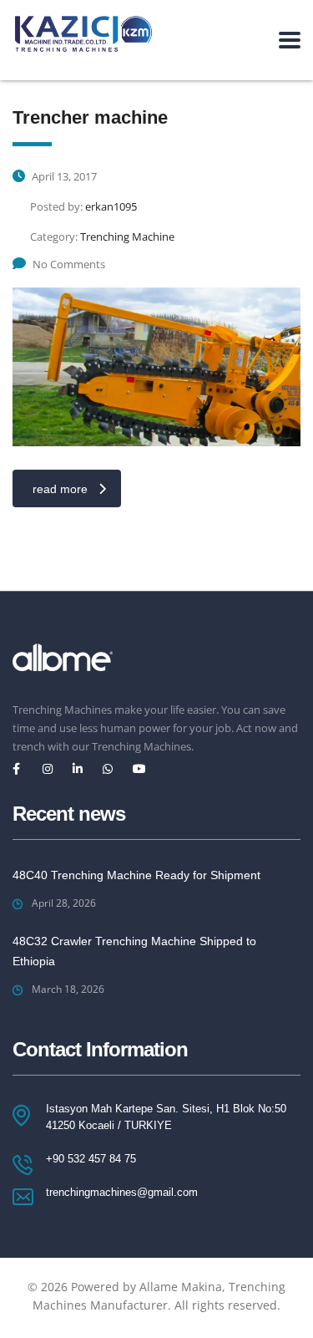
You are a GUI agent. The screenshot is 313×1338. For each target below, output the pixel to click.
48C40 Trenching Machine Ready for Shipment (136, 875)
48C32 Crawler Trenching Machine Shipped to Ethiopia (134, 951)
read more (60, 489)
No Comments (69, 264)
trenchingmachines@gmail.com (122, 1192)
